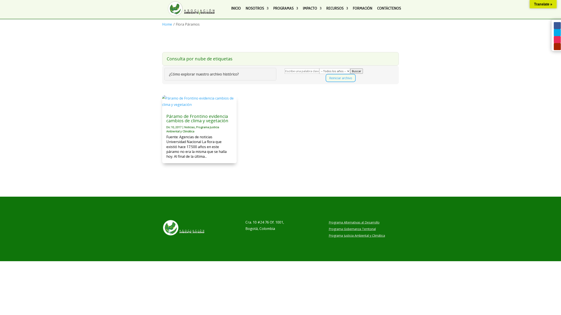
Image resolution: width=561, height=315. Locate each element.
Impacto (310, 8)
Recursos (335, 8)
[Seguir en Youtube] (557, 46)
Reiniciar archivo (340, 78)
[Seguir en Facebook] (557, 25)
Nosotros (255, 8)
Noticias (189, 127)
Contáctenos (389, 8)
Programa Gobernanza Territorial (352, 229)
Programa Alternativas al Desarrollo (354, 222)
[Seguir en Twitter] (557, 32)
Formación (362, 8)
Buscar (356, 71)
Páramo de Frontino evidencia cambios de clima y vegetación (197, 118)
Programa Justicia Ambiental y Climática (192, 129)
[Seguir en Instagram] (557, 39)
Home (167, 24)
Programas (283, 8)
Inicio (236, 8)
